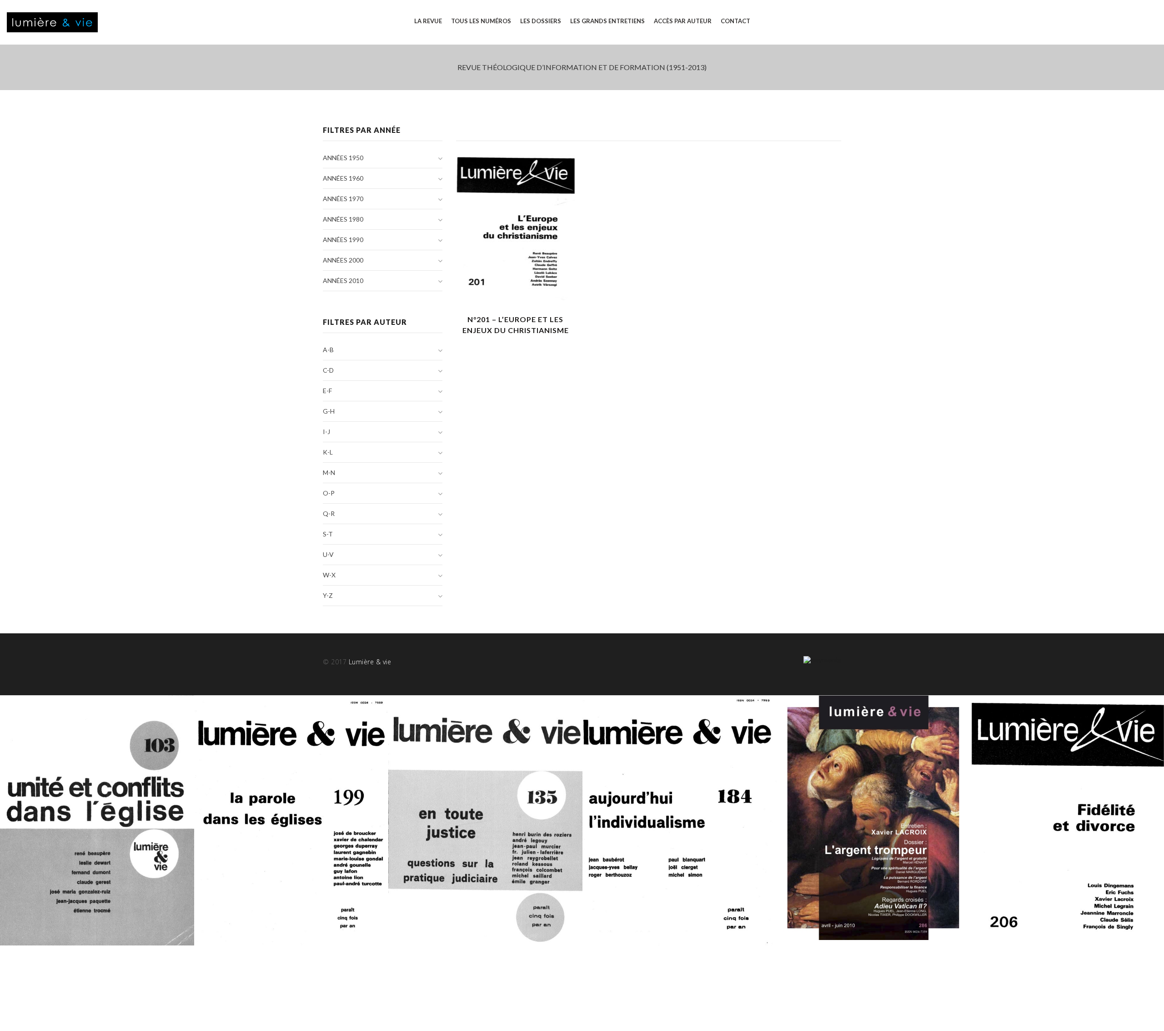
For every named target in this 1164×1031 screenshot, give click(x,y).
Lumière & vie (370, 661)
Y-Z (328, 595)
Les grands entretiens (607, 21)
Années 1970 (343, 198)
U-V (328, 554)
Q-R (329, 513)
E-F (327, 390)
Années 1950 (343, 158)
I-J (326, 431)
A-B (328, 350)
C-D (328, 370)
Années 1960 (343, 178)
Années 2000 (343, 260)
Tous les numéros (481, 21)
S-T (328, 534)
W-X (329, 575)
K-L (328, 452)
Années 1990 (343, 239)
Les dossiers (540, 21)
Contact (735, 21)
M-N (329, 472)
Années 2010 (343, 280)
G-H (329, 411)
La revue (428, 21)
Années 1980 (343, 219)
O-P (329, 493)
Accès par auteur (683, 21)
